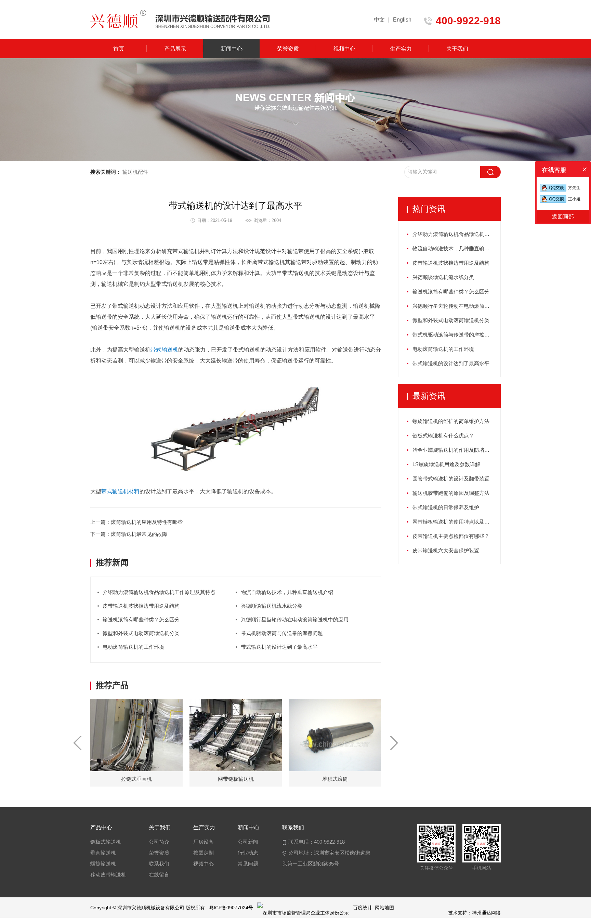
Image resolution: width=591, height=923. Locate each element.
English (402, 20)
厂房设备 (203, 842)
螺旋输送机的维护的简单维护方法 (450, 421)
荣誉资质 (288, 49)
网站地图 (384, 907)
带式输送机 (295, 273)
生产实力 (401, 49)
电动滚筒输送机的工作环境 (133, 647)
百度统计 (362, 907)
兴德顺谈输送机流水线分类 (271, 606)
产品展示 (175, 49)
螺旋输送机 (103, 864)
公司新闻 (248, 842)
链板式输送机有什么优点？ (443, 435)
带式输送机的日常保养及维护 (445, 507)
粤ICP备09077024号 (231, 907)
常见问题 (248, 864)
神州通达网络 (486, 912)
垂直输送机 (103, 853)
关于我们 (457, 49)
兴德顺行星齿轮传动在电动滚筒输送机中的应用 (295, 619)
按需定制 (203, 853)
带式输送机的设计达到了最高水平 (279, 647)
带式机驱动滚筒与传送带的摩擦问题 (282, 633)
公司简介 (159, 842)
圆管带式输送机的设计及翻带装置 (450, 479)
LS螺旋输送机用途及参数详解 (446, 464)
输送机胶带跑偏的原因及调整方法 (450, 493)
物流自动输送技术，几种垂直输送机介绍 (287, 592)
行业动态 (248, 853)
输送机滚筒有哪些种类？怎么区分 (141, 619)
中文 (379, 20)
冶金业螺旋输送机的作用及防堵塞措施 (456, 450)
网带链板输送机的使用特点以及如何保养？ (456, 522)
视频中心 (344, 49)
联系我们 (159, 864)
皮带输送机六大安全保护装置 (445, 550)
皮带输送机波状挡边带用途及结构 (141, 606)
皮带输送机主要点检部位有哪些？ (450, 536)
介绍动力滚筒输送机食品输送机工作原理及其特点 (159, 592)
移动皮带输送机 (108, 875)
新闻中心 (231, 49)
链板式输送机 (105, 842)
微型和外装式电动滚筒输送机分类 (141, 633)
